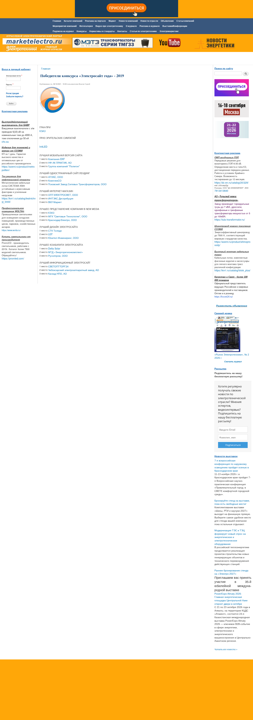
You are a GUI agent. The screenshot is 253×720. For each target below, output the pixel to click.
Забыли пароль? (14, 96)
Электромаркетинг (169, 31)
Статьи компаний (185, 21)
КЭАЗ (42, 131)
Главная (57, 21)
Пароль (9, 84)
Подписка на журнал (63, 31)
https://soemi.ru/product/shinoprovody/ (232, 243)
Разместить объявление (231, 305)
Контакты (122, 31)
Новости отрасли (149, 21)
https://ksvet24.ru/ (223, 296)
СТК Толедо (55, 230)
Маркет (112, 21)
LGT (50, 234)
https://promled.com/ (13, 258)
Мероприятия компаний (65, 26)
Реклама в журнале (150, 26)
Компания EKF (56, 159)
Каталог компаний (73, 21)
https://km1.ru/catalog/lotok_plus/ (232, 270)
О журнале (131, 26)
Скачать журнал (233, 361)
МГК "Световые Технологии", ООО (67, 216)
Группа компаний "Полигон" (64, 166)
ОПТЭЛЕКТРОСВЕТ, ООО (63, 194)
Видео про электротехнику (109, 26)
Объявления (167, 21)
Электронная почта (14, 75)
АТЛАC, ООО (55, 177)
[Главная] (36, 43)
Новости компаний (128, 21)
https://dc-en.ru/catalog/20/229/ (231, 182)
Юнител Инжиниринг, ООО (63, 237)
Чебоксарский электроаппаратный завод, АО (73, 270)
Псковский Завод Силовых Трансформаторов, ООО (77, 184)
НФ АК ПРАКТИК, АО (60, 162)
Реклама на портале (95, 21)
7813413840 (221, 190)
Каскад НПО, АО (57, 273)
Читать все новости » (225, 649)
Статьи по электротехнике (143, 31)
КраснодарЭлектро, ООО (62, 220)
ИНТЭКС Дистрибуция (60, 198)
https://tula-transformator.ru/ (229, 219)
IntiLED (43, 146)
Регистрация (12, 93)
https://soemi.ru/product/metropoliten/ (18, 168)
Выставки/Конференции (174, 26)
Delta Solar (54, 248)
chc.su (5, 141)
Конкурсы (82, 31)
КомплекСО (54, 180)
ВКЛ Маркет (55, 202)
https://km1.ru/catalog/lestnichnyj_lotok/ (19, 200)
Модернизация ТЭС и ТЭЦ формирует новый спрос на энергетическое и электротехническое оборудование (230, 537)
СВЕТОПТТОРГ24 (58, 266)
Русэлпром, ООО (58, 255)
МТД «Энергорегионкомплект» (65, 252)
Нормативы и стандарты (102, 31)
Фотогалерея (86, 26)
